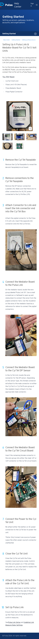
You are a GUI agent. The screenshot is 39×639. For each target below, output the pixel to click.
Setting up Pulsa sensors (29, 40)
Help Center (6, 40)
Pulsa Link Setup (14, 622)
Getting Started (16, 40)
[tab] (7, 136)
